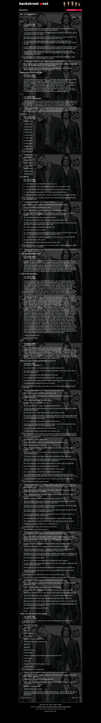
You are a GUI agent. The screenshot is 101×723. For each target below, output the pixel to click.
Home (50, 704)
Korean (64, 706)
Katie (34, 77)
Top (47, 704)
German (43, 706)
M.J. (34, 345)
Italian (50, 706)
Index (21, 14)
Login (41, 704)
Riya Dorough (37, 98)
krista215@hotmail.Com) (67, 604)
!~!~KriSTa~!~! (37, 365)
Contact (55, 704)
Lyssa (34, 618)
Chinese (69, 706)
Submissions (31, 14)
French (47, 706)
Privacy (60, 704)
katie (34, 25)
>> (80, 18)
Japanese (60, 706)
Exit (25, 14)
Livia (34, 118)
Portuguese (55, 706)
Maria (34, 278)
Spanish (39, 706)
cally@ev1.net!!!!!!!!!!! (63, 91)
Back (44, 704)
